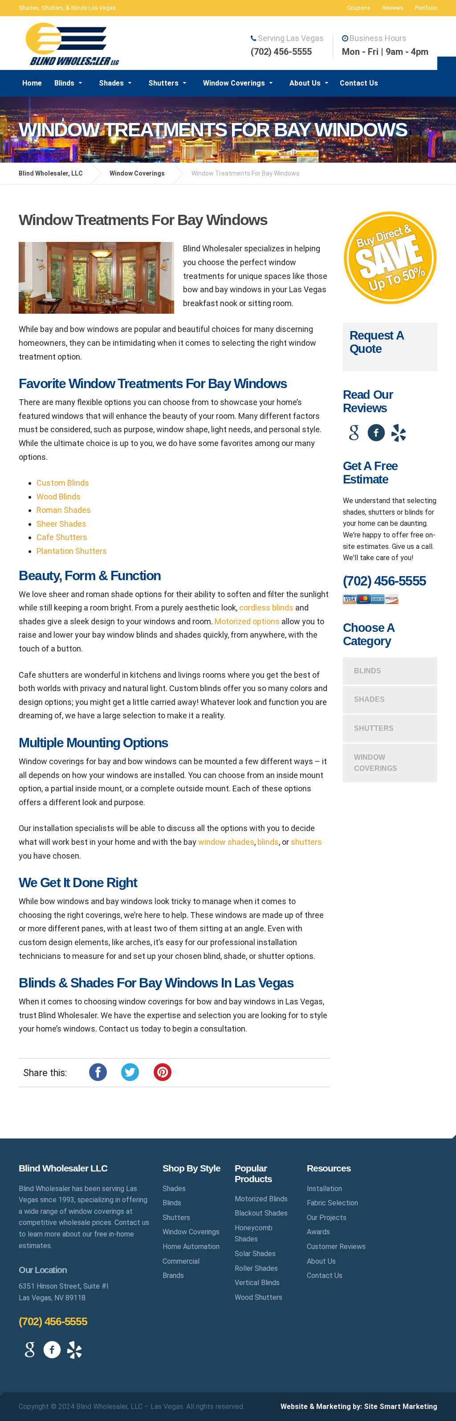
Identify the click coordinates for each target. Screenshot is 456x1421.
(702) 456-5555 (53, 1321)
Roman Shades (64, 510)
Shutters (163, 83)
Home (32, 83)
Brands (173, 1275)
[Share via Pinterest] (162, 1071)
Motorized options (247, 621)
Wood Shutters (258, 1297)
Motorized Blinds (261, 1199)
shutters (306, 842)
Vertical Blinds (257, 1282)
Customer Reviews (336, 1246)
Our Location (42, 1270)
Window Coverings (234, 83)
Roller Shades (256, 1268)
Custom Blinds (63, 482)
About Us (305, 83)
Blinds (64, 83)
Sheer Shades (61, 523)
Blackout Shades (261, 1213)
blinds (268, 842)
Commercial (181, 1261)
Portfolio (426, 7)
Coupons (358, 7)
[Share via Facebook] (98, 1071)
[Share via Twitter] (130, 1071)
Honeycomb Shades (254, 1234)
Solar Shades (255, 1253)
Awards (318, 1232)
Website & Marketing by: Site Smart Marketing (359, 1406)
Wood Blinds (59, 496)
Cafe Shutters (62, 537)
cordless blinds (266, 607)
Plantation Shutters (72, 551)
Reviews (392, 7)
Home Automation (191, 1246)
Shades (111, 83)
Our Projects (326, 1217)
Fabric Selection (332, 1203)
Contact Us (359, 83)
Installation (324, 1188)
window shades (226, 842)
